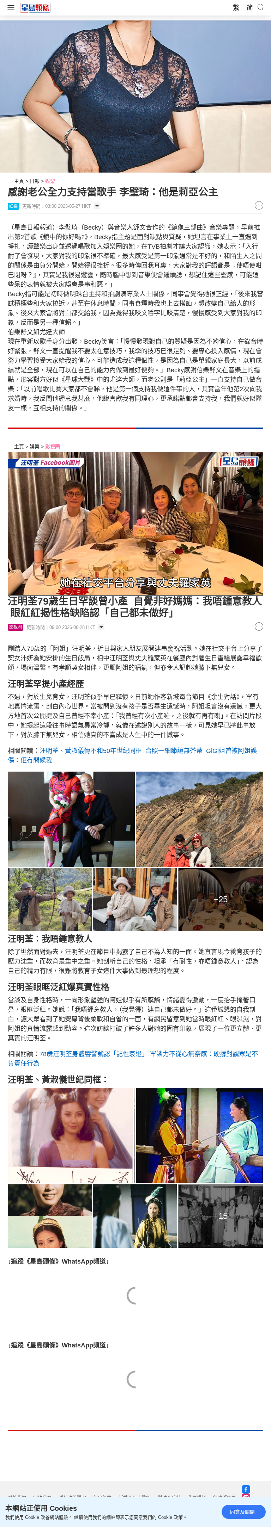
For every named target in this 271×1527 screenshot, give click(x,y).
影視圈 (52, 446)
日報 (35, 181)
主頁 (19, 181)
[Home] (35, 7)
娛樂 (50, 181)
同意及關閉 (242, 1512)
